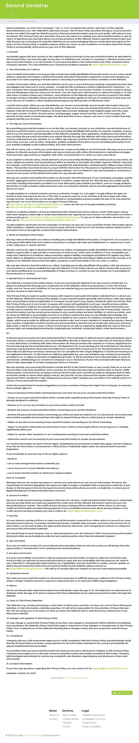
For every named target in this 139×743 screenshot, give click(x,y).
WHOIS (66, 726)
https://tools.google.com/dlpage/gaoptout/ (33, 207)
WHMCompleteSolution (76, 678)
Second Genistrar (27, 5)
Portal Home (12, 21)
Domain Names (71, 719)
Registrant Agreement (93, 715)
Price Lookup (69, 715)
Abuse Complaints (91, 726)
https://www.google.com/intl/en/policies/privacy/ (36, 204)
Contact (53, 719)
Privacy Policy (89, 722)
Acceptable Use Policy (93, 719)
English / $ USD (123, 693)
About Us (54, 715)
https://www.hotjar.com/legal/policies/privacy (54, 217)
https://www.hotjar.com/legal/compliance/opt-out (47, 220)
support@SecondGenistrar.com (109, 64)
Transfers (67, 722)
